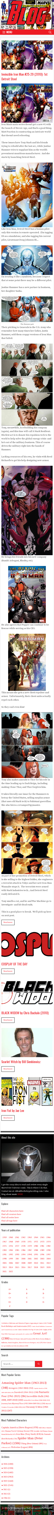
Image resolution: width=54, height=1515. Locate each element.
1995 (36, 1254)
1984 (11, 1250)
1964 (36, 1237)
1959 (5, 1237)
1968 (11, 1241)
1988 (36, 1250)
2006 (11, 1263)
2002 (36, 1258)
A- (44, 1289)
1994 (23, 1254)
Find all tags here (9, 1221)
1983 (5, 1250)
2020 (48, 1267)
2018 (36, 1267)
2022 (11, 1271)
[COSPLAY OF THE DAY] (27, 957)
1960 (11, 1237)
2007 (17, 1263)
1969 (17, 1241)
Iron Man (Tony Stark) (28, 1434)
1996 (42, 1254)
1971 (30, 1241)
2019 (42, 1267)
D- (44, 1302)
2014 (11, 1267)
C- (44, 1298)
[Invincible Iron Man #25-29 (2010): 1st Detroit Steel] (27, 67)
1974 (48, 1241)
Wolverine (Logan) (22, 1447)
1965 (42, 1237)
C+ (10, 1298)
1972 (36, 1241)
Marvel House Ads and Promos (22, 1339)
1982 (48, 1246)
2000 (23, 1258)
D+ (10, 1302)
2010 (36, 1263)
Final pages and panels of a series (20, 1334)
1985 (17, 1250)
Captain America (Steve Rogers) (19, 1427)
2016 (23, 1267)
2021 (5, 1271)
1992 (11, 1254)
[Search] (38, 1364)
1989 (42, 1250)
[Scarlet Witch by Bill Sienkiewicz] (27, 1055)
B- (44, 1293)
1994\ (29, 1254)
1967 (5, 1241)
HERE (20, 1194)
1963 (30, 1237)
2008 (23, 1263)
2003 (42, 1258)
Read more (8, 922)
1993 (17, 1254)
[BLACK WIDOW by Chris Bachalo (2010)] (27, 1006)
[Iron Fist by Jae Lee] (27, 1104)
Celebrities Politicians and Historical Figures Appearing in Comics (24, 1323)
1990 (48, 1250)
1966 (48, 1237)
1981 (42, 1246)
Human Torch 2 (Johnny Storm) (19, 1431)
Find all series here (10, 1217)
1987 (30, 1250)
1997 (48, 1254)
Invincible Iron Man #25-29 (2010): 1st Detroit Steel (24, 76)
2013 (5, 1267)
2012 (48, 1263)
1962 (23, 1237)
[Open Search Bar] (50, 32)
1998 (5, 1258)
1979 (30, 1246)
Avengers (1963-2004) (21, 1388)
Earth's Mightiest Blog (16, 1508)
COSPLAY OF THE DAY (14, 963)
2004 (48, 1258)
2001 (30, 1258)
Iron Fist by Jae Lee (12, 1110)
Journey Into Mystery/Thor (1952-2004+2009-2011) (23, 1403)
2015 (17, 1267)
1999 (11, 1258)
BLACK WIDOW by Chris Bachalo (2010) (25, 1012)
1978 (23, 1246)
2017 (30, 1267)
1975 (5, 1246)
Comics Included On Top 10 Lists (30, 1330)
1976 (11, 1246)
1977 (17, 1246)
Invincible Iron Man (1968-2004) (36, 1400)
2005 (5, 1263)
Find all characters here (12, 1211)
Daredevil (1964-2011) (26, 1392)
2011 (42, 1263)
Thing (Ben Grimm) (32, 1443)
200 (17, 1258)
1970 (23, 1241)
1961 (17, 1237)
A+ (10, 1289)
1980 (36, 1246)
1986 (23, 1250)
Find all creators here (11, 1214)
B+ (10, 1293)
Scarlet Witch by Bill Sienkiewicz (20, 1061)
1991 (5, 1254)
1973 (42, 1241)
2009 (30, 1263)
